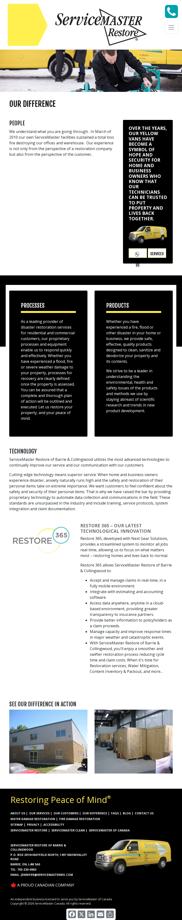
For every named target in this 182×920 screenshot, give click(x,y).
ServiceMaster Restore (28, 830)
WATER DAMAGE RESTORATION (32, 819)
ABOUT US (17, 813)
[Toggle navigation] (171, 27)
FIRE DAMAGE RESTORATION (79, 819)
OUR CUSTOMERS (66, 813)
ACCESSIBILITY (53, 825)
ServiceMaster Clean (68, 830)
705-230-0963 (26, 870)
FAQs (115, 813)
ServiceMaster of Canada (109, 830)
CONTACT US (144, 813)
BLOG (127, 813)
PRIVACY (33, 825)
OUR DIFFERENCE (94, 813)
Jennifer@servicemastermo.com (47, 875)
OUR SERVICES (39, 813)
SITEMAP (16, 825)
